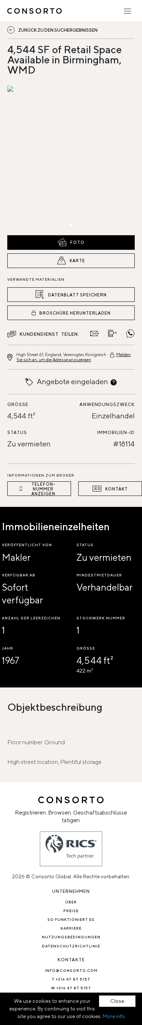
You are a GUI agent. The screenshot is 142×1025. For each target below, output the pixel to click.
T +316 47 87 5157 (71, 979)
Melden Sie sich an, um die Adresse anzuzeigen (73, 357)
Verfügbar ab (18, 575)
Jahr (7, 648)
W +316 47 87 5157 (71, 988)
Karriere (71, 928)
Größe (17, 404)
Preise (71, 910)
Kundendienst (39, 334)
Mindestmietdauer (99, 575)
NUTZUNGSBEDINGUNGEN (71, 937)
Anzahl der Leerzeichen (31, 618)
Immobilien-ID (116, 432)
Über (71, 902)
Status (17, 432)
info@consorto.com (71, 970)
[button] (26, 159)
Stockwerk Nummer (100, 618)
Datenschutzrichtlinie (71, 946)
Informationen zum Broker (40, 475)
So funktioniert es (71, 919)
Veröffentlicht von (27, 545)
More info (114, 1016)
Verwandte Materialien (35, 279)
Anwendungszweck (107, 404)
